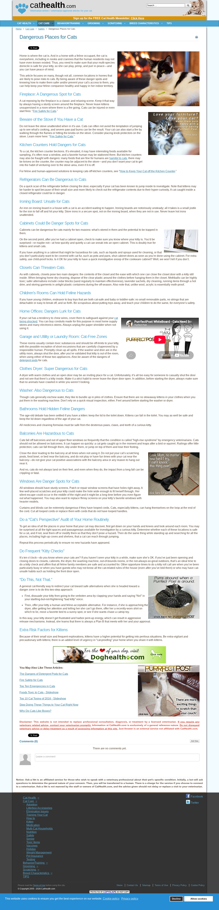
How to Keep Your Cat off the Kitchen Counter (147, 171)
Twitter (194, 802)
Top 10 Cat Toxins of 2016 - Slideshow (43, 698)
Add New (194, 741)
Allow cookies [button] (198, 898)
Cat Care (29, 29)
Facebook (196, 796)
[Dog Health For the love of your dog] (109, 662)
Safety (41, 29)
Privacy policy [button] (129, 898)
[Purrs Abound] (173, 617)
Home (19, 29)
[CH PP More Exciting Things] (168, 715)
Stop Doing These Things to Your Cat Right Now (49, 704)
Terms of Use (39, 885)
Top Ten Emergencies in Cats (37, 686)
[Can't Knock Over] (173, 494)
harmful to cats (118, 158)
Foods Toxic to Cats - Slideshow (39, 692)
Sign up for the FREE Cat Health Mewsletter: (108, 18)
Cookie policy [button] (111, 898)
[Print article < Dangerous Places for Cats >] (196, 38)
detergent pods (29, 360)
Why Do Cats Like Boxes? (35, 710)
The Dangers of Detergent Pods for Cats (44, 673)
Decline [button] (176, 898)
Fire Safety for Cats (44, 111)
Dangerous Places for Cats (48, 37)
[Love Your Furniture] (173, 154)
